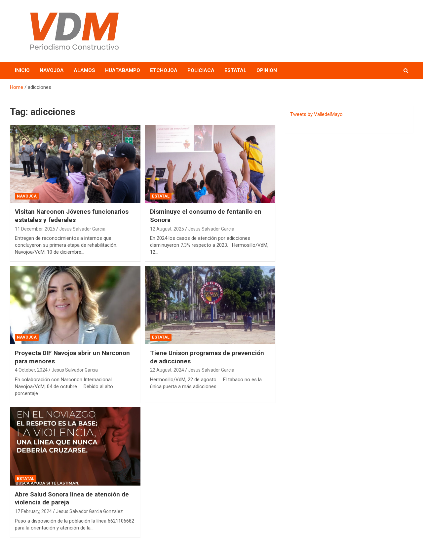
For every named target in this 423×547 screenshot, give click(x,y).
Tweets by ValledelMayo (316, 114)
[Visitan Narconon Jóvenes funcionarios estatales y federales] (75, 164)
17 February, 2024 (33, 511)
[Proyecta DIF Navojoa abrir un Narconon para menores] (75, 305)
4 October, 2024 (31, 370)
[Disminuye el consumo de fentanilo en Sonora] (210, 164)
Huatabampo (122, 70)
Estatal (235, 70)
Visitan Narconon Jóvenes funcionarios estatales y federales (72, 216)
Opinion (266, 70)
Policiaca (200, 70)
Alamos (84, 70)
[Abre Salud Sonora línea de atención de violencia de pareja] (75, 446)
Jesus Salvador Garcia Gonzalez (89, 511)
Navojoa (52, 70)
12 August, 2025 (167, 229)
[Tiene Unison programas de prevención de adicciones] (210, 305)
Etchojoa (163, 70)
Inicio (22, 70)
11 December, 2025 (35, 229)
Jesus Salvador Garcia (82, 229)
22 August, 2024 (167, 370)
